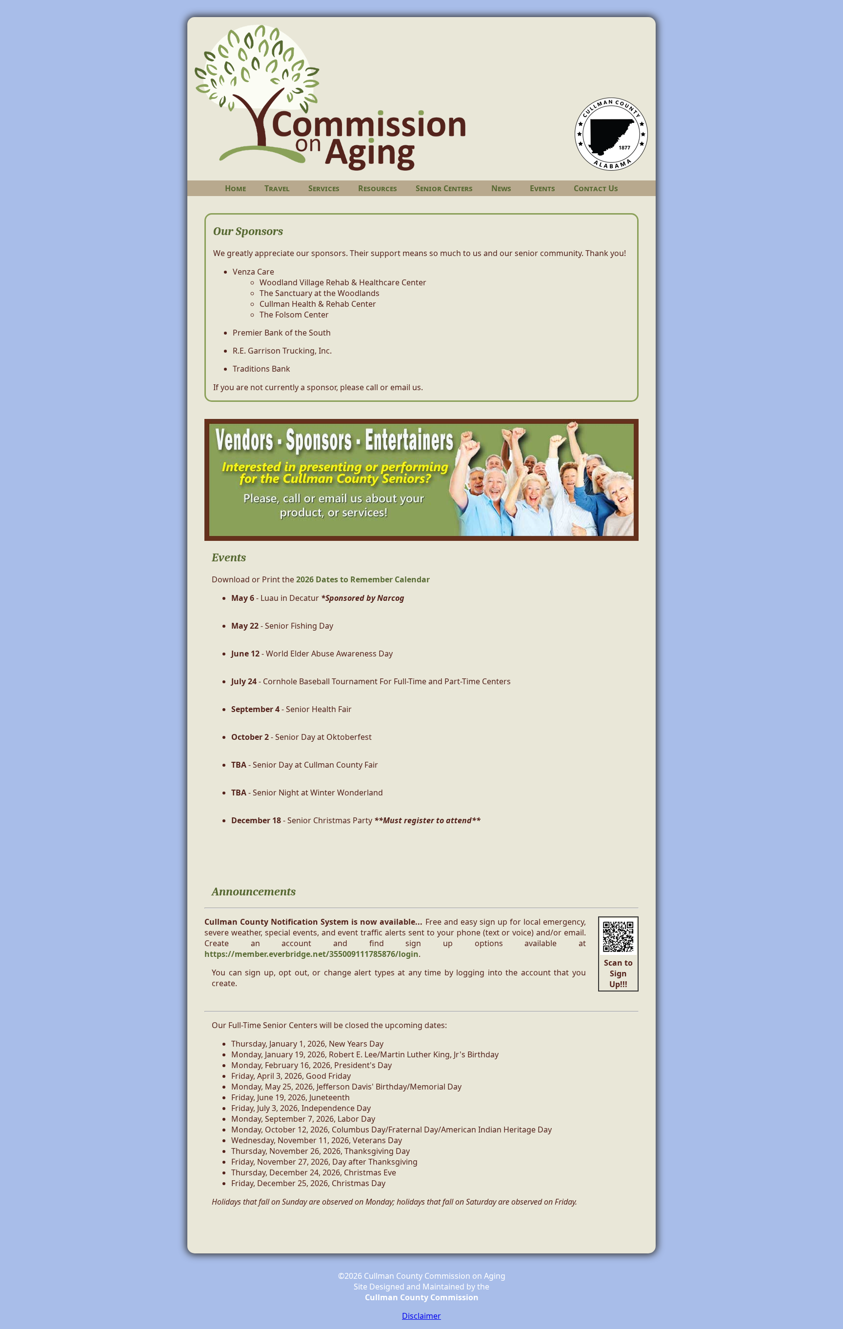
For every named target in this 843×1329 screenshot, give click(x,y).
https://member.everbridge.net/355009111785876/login (311, 954)
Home (235, 188)
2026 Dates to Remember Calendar (363, 579)
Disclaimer (421, 1315)
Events (542, 188)
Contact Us (596, 188)
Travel (277, 188)
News (501, 188)
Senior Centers (444, 188)
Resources (377, 188)
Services (324, 188)
